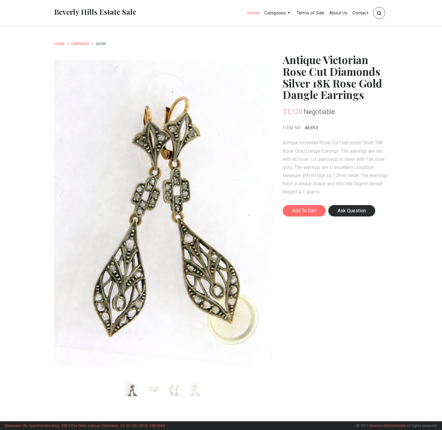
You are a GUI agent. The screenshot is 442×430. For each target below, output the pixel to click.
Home (253, 13)
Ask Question (352, 210)
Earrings (80, 43)
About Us (338, 13)
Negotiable (319, 111)
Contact (360, 13)
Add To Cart (304, 210)
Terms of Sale (310, 13)
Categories (275, 13)
